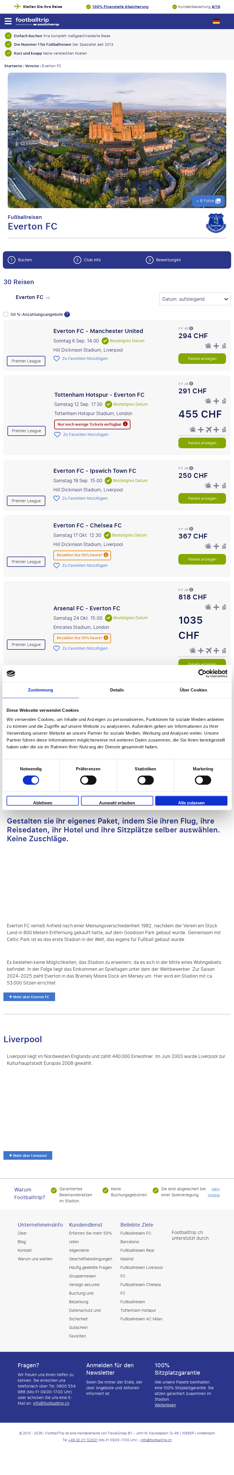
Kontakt (25, 1250)
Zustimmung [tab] (40, 689)
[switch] (88, 780)
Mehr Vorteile (214, 1192)
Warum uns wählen (35, 1259)
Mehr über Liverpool (29, 1156)
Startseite (13, 66)
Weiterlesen (165, 1405)
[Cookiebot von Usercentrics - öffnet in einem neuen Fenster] (202, 673)
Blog (22, 1241)
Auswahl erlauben (117, 802)
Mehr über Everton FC (30, 997)
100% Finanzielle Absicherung (120, 6)
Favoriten (77, 1336)
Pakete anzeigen (202, 358)
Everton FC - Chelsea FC (87, 525)
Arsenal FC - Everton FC (86, 608)
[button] (7, 21)
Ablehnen (42, 802)
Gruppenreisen (82, 1276)
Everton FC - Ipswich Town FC (94, 471)
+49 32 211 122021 (83, 1440)
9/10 (216, 6)
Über (22, 1233)
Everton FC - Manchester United (98, 331)
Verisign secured (84, 1284)
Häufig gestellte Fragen (90, 1267)
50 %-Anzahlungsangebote (37, 314)
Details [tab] (117, 689)
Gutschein (78, 1327)
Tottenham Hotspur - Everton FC (99, 394)
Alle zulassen (191, 802)
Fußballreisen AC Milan (141, 1319)
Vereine (32, 66)
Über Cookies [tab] (193, 689)
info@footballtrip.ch (51, 1403)
